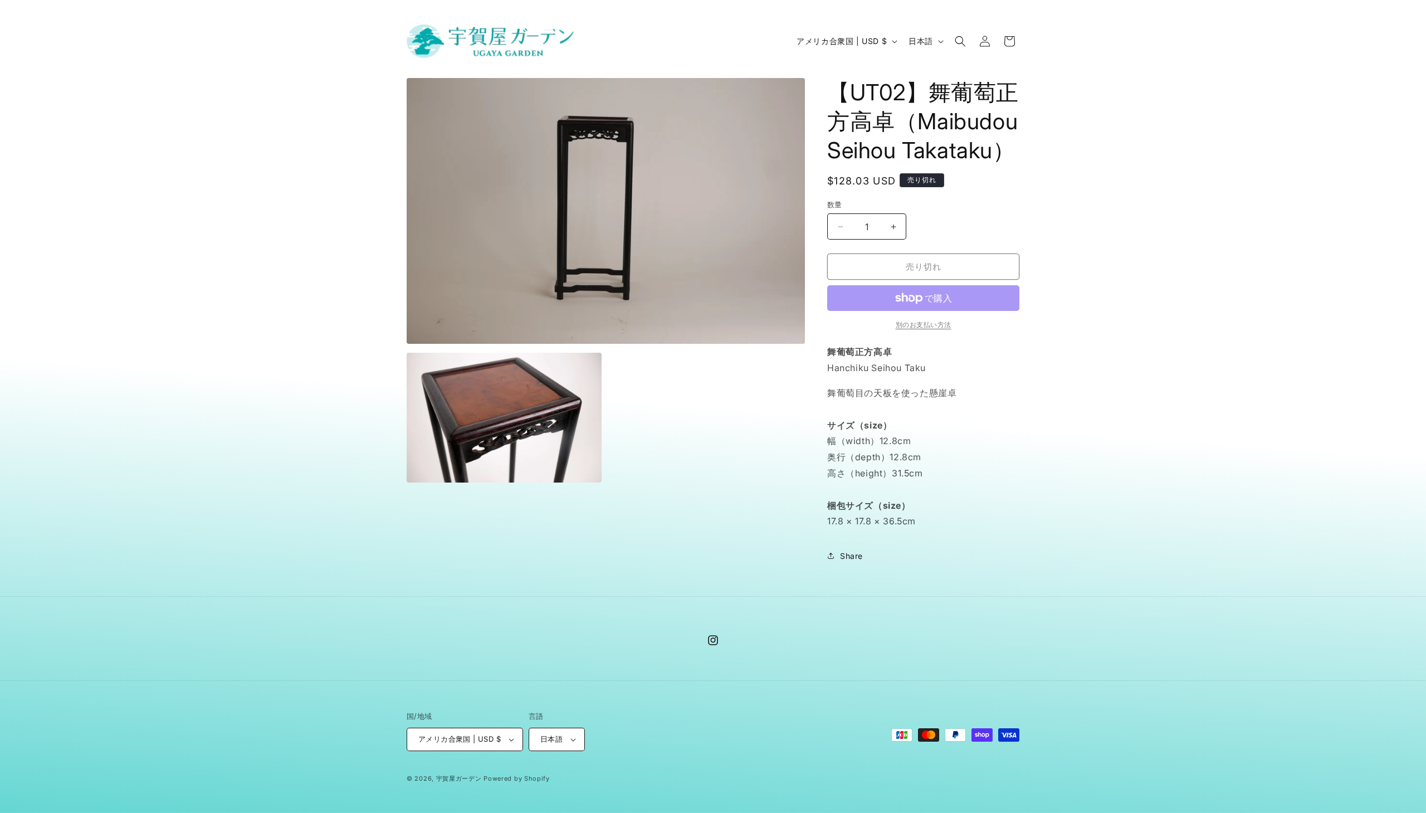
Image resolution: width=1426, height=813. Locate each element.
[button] (960, 41)
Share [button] (851, 556)
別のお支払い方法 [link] (923, 324)
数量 (834, 204)
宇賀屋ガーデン (459, 778)
